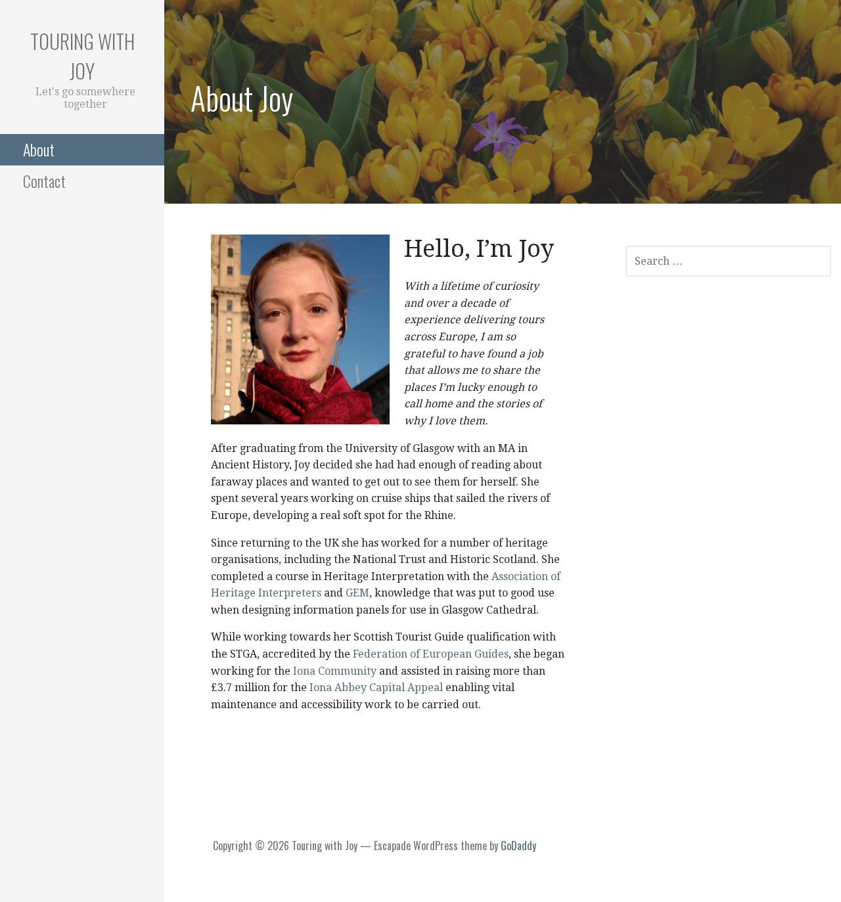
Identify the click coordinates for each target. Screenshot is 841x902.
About (39, 149)
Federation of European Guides (431, 654)
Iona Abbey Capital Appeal (377, 687)
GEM (357, 593)
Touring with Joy (82, 55)
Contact (44, 180)
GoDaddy (518, 845)
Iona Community (336, 671)
